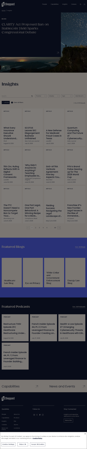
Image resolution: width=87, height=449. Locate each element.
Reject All (22, 444)
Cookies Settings (8, 444)
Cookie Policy (37, 438)
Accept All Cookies (37, 444)
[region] (43, 440)
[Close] (85, 434)
